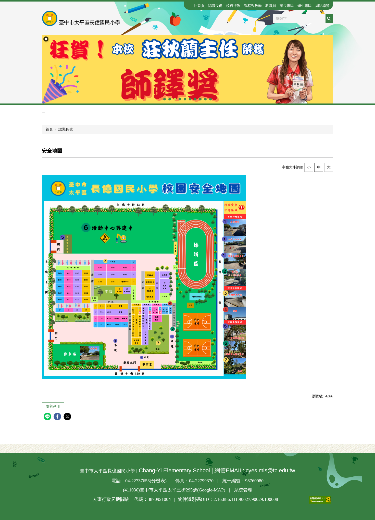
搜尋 (329, 18)
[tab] (164, 99)
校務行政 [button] (233, 6)
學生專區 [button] (304, 6)
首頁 (49, 129)
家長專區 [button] (287, 6)
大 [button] (329, 167)
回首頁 (199, 6)
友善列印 (53, 406)
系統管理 (243, 489)
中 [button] (319, 167)
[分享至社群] (48, 417)
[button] (45, 39)
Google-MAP (211, 489)
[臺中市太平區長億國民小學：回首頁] (49, 18)
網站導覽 (322, 6)
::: (188, 6)
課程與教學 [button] (253, 6)
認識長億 (65, 129)
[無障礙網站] (304, 500)
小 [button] (309, 167)
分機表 (158, 480)
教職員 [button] (270, 6)
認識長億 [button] (215, 6)
